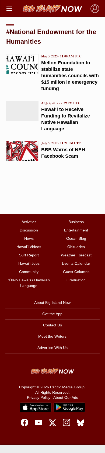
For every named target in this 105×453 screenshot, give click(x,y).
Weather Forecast (76, 255)
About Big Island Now (52, 302)
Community (28, 272)
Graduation (76, 280)
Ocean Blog (76, 238)
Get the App (52, 314)
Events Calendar (76, 263)
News (29, 238)
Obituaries (76, 247)
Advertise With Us (52, 347)
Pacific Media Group (67, 387)
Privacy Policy (38, 397)
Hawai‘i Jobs (29, 263)
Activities (29, 222)
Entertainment (76, 230)
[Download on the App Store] (35, 407)
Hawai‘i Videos (28, 247)
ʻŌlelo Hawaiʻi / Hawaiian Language (29, 283)
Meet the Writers (52, 336)
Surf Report (29, 255)
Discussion (29, 230)
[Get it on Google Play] (69, 407)
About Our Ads (65, 397)
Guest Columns (76, 272)
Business (76, 222)
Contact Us (52, 325)
